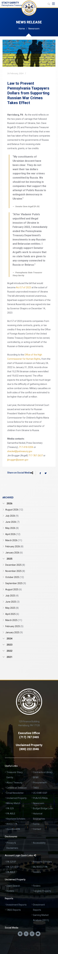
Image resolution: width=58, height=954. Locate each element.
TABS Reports (13, 910)
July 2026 (12, 515)
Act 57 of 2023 (23, 287)
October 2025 (14, 577)
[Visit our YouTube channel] (38, 933)
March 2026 (13, 540)
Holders (37, 872)
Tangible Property (42, 891)
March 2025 (13, 620)
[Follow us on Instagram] (32, 933)
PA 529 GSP (12, 867)
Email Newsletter (15, 793)
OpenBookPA (13, 829)
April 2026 (12, 534)
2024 (9, 638)
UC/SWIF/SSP (40, 793)
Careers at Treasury (16, 787)
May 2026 (12, 528)
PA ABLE (10, 813)
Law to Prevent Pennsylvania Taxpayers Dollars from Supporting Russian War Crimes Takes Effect (28, 93)
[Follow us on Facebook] (20, 933)
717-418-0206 (26, 447)
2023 (9, 644)
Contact (37, 829)
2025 (9, 558)
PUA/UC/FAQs (40, 798)
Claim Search (13, 886)
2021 (9, 657)
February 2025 (14, 626)
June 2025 (12, 601)
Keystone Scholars (15, 818)
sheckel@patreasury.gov (19, 451)
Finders (36, 886)
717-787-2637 (35, 455)
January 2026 (14, 552)
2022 (9, 650)
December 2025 (15, 565)
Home (22, 28)
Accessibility (39, 843)
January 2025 (14, 632)
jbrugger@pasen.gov (17, 459)
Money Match (13, 803)
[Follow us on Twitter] (26, 933)
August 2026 (14, 509)
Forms (36, 824)
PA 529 (10, 808)
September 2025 (15, 583)
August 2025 (13, 589)
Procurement (40, 782)
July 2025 (12, 595)
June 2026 (12, 522)
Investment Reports (16, 904)
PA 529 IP (11, 861)
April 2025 (12, 614)
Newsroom (33, 28)
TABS (36, 787)
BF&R (36, 777)
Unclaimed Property (16, 798)
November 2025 (15, 571)
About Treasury (14, 782)
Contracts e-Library (43, 772)
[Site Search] (49, 4)
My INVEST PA (40, 867)
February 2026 (14, 546)
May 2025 (12, 608)
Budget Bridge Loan (43, 808)
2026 (9, 503)
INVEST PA (11, 824)
